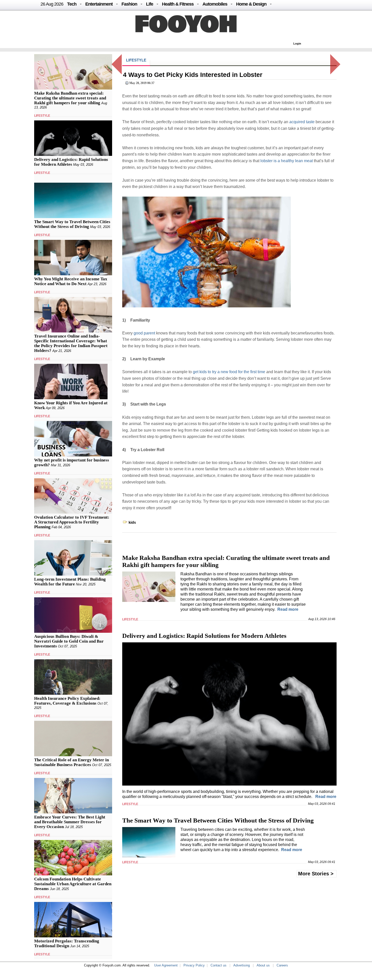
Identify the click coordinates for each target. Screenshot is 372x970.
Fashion (129, 4)
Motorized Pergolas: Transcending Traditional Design (66, 943)
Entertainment (99, 4)
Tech (71, 4)
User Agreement (166, 965)
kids (132, 522)
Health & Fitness (178, 4)
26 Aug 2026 (51, 4)
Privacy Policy (194, 965)
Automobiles (214, 4)
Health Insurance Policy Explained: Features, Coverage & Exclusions (67, 701)
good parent (144, 333)
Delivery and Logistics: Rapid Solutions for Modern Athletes (71, 162)
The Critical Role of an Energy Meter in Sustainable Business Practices (71, 762)
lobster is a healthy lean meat (286, 161)
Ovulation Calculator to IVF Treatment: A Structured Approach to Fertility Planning (71, 522)
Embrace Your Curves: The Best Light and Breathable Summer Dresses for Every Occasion (69, 822)
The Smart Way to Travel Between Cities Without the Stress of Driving (72, 224)
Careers (282, 965)
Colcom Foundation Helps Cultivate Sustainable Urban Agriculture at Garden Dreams (72, 884)
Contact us (218, 965)
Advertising (241, 965)
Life (149, 4)
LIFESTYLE (42, 115)
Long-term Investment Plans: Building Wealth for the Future (70, 581)
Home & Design (251, 4)
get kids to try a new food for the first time (229, 372)
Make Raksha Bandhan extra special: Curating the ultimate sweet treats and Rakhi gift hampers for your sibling (70, 98)
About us (263, 965)
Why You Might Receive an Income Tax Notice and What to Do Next (70, 281)
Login (297, 43)
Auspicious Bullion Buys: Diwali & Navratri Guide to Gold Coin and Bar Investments (69, 641)
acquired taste (302, 122)
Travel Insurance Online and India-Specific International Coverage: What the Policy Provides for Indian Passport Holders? (71, 343)
